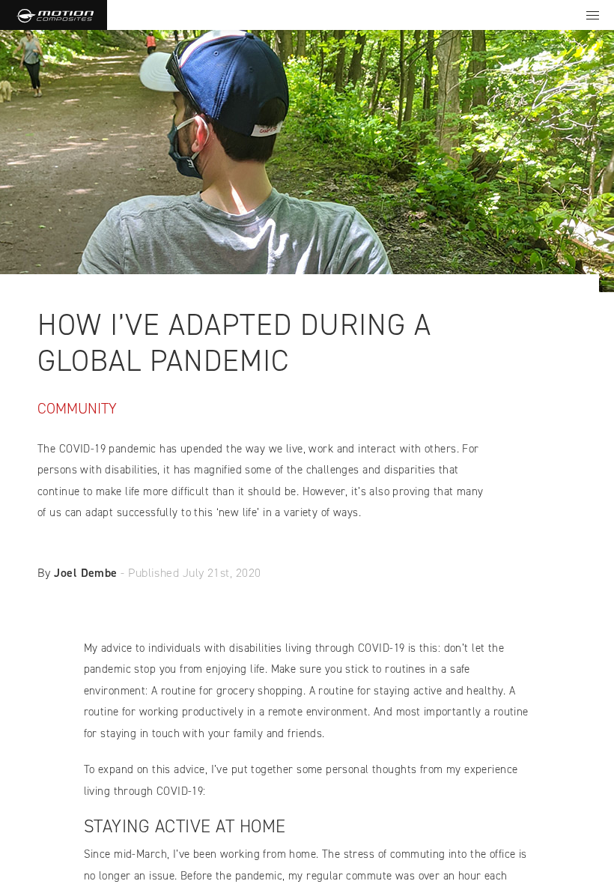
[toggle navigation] (592, 15)
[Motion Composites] (53, 15)
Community (77, 408)
